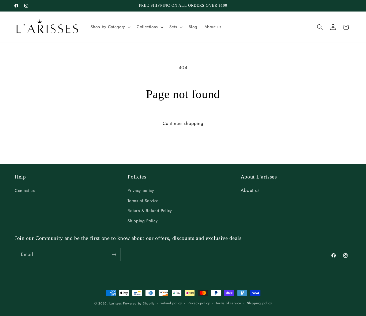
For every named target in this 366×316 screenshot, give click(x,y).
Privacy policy (141, 191)
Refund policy (171, 303)
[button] (110, 27)
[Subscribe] (114, 255)
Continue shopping (183, 123)
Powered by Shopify (138, 303)
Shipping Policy (143, 221)
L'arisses (115, 303)
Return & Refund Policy (150, 211)
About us (250, 190)
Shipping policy (259, 303)
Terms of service (228, 303)
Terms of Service (143, 201)
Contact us (25, 191)
